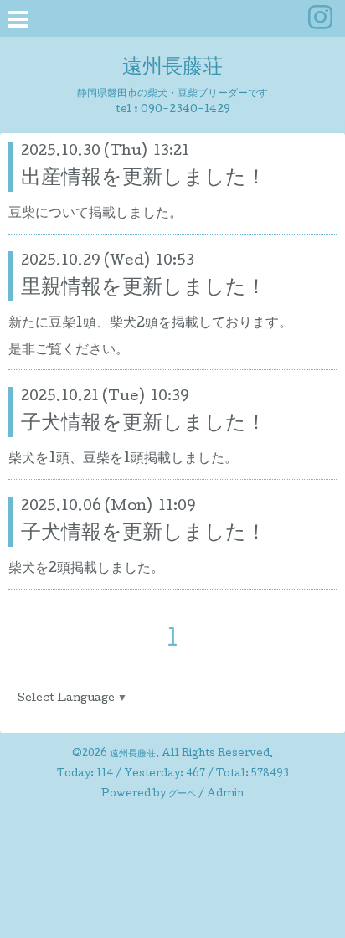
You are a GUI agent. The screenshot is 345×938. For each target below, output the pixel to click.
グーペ (182, 795)
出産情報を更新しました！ (143, 179)
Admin (225, 795)
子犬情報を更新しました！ (143, 424)
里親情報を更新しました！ (143, 288)
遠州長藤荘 (172, 68)
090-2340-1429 (185, 110)
